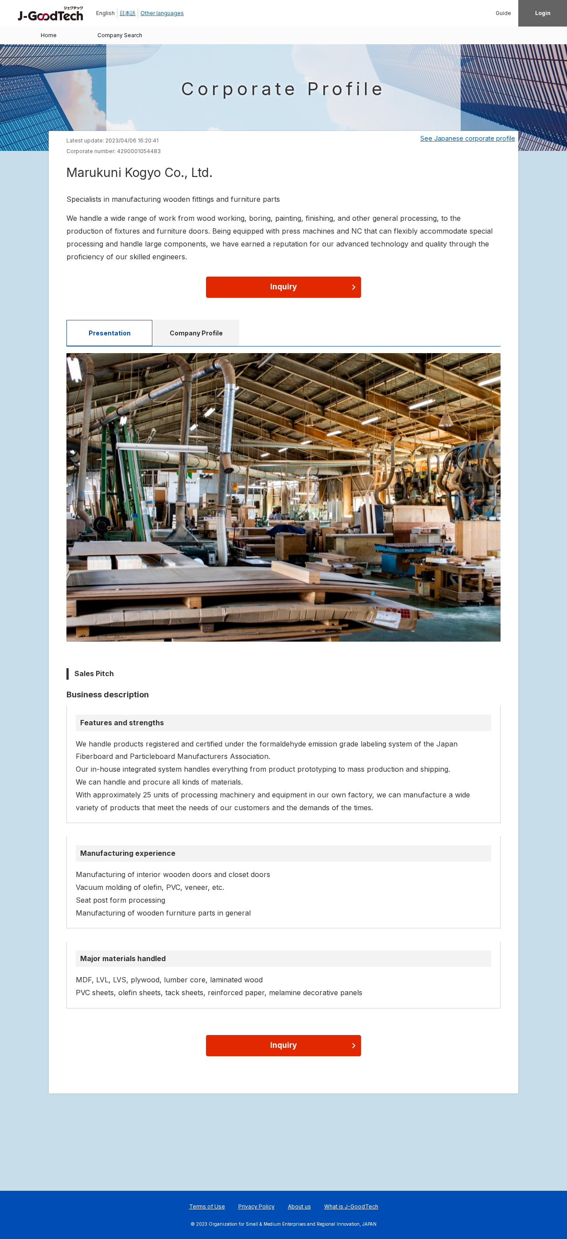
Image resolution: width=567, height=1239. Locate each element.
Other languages (162, 13)
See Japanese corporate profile (467, 138)
